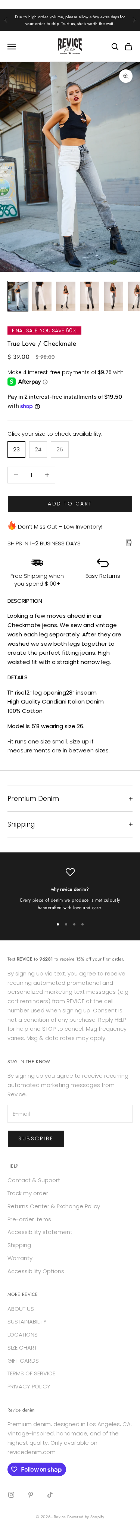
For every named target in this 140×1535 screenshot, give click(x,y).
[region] (70, 889)
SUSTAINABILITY (27, 1321)
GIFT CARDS (23, 1361)
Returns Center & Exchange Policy (53, 1206)
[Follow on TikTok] (50, 1494)
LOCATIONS (22, 1334)
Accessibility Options (35, 1271)
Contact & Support (33, 1180)
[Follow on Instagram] (11, 1494)
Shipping (19, 1245)
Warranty (19, 1258)
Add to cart (70, 503)
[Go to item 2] (41, 296)
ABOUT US (20, 1309)
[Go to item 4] (89, 296)
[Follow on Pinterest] (30, 1494)
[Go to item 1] (17, 296)
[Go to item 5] (113, 296)
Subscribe (36, 1138)
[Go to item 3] (65, 296)
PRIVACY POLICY (28, 1386)
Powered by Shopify (85, 1517)
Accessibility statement (39, 1232)
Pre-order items (29, 1219)
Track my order (27, 1193)
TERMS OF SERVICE (31, 1373)
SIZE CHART (22, 1347)
